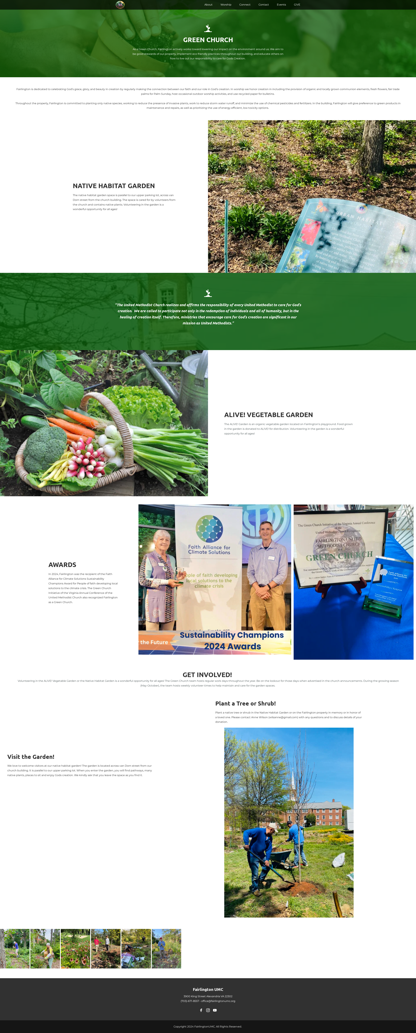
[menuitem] (208, 5)
